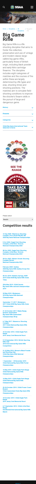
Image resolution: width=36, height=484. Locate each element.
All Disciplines (21, 30)
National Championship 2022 (12, 262)
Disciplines (12, 29)
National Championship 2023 (12, 254)
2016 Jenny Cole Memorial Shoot (14, 335)
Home (4, 29)
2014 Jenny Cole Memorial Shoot (14, 401)
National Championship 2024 (12, 246)
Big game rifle (29, 30)
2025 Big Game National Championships (16, 237)
